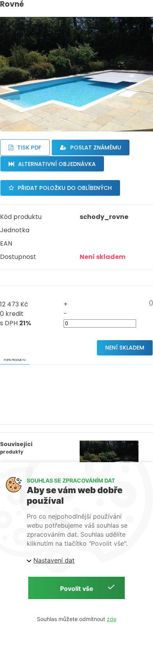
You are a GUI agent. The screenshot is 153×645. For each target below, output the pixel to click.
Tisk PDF (29, 147)
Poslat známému (95, 147)
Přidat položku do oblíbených (65, 188)
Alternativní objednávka (57, 164)
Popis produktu (15, 360)
